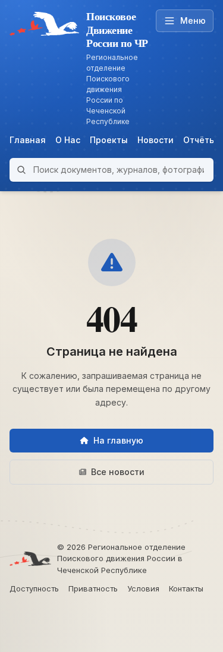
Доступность (34, 588)
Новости (155, 140)
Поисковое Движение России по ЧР (117, 29)
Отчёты (199, 140)
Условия (143, 588)
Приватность (93, 588)
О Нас (67, 140)
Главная (28, 140)
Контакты (186, 588)
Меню (193, 20)
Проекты (109, 140)
